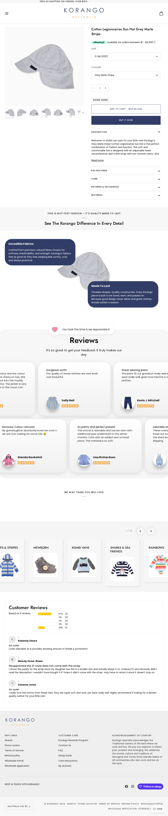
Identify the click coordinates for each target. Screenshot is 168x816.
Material (97, 195)
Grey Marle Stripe (104, 75)
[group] (46, 560)
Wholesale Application (17, 765)
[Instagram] (132, 786)
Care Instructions (67, 760)
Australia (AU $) (18, 806)
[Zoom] (44, 66)
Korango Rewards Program (73, 740)
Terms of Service (14, 750)
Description (99, 132)
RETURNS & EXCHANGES (105, 186)
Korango (53, 803)
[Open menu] (10, 13)
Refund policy (12, 755)
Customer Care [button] (68, 735)
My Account (64, 765)
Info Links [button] (11, 735)
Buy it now (126, 120)
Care (94, 178)
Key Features (99, 170)
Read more (97, 160)
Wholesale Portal (14, 760)
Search (8, 740)
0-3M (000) (101, 56)
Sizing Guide (100, 100)
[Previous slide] (140, 531)
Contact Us (64, 745)
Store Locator (12, 745)
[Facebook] (126, 786)
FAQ (60, 750)
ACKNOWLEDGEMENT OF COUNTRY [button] (132, 735)
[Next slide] (151, 531)
